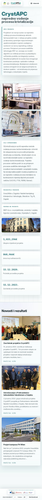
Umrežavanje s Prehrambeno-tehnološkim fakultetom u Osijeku (18, 394)
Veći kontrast (33, 497)
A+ (25, 497)
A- (15, 497)
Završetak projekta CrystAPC (16, 343)
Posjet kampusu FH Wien (14, 445)
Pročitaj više (9, 361)
